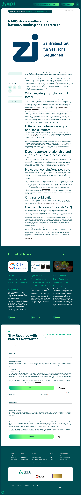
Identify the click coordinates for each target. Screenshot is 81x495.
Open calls (62, 461)
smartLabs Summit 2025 (36, 461)
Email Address (13, 353)
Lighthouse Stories (53, 461)
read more (12, 317)
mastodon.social (19, 485)
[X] (19, 87)
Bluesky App (26, 485)
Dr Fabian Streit (46, 189)
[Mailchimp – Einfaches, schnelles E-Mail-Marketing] (61, 388)
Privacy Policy (52, 487)
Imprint (46, 487)
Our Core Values (53, 455)
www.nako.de (28, 238)
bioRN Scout (13, 455)
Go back (16, 73)
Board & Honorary (53, 462)
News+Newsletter (35, 455)
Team (51, 457)
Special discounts (24, 459)
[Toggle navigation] (77, 4)
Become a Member (24, 455)
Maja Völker (39, 107)
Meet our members (24, 457)
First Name (12, 346)
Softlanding (13, 457)
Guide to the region (24, 461)
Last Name (44, 346)
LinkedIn (12, 485)
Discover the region (64, 459)
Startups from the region (65, 457)
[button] (2, 492)
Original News (15, 101)
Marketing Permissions (15, 361)
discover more (67, 255)
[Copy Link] (10, 91)
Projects (51, 459)
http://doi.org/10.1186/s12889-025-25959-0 (49, 203)
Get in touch (66, 4)
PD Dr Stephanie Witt (37, 135)
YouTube (32, 485)
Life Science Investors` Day (37, 462)
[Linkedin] (10, 87)
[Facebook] (14, 87)
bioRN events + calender (36, 457)
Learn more (38, 382)
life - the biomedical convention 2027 (45, 4)
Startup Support (14, 459)
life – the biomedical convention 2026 (39, 459)
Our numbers (62, 455)
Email (37, 485)
